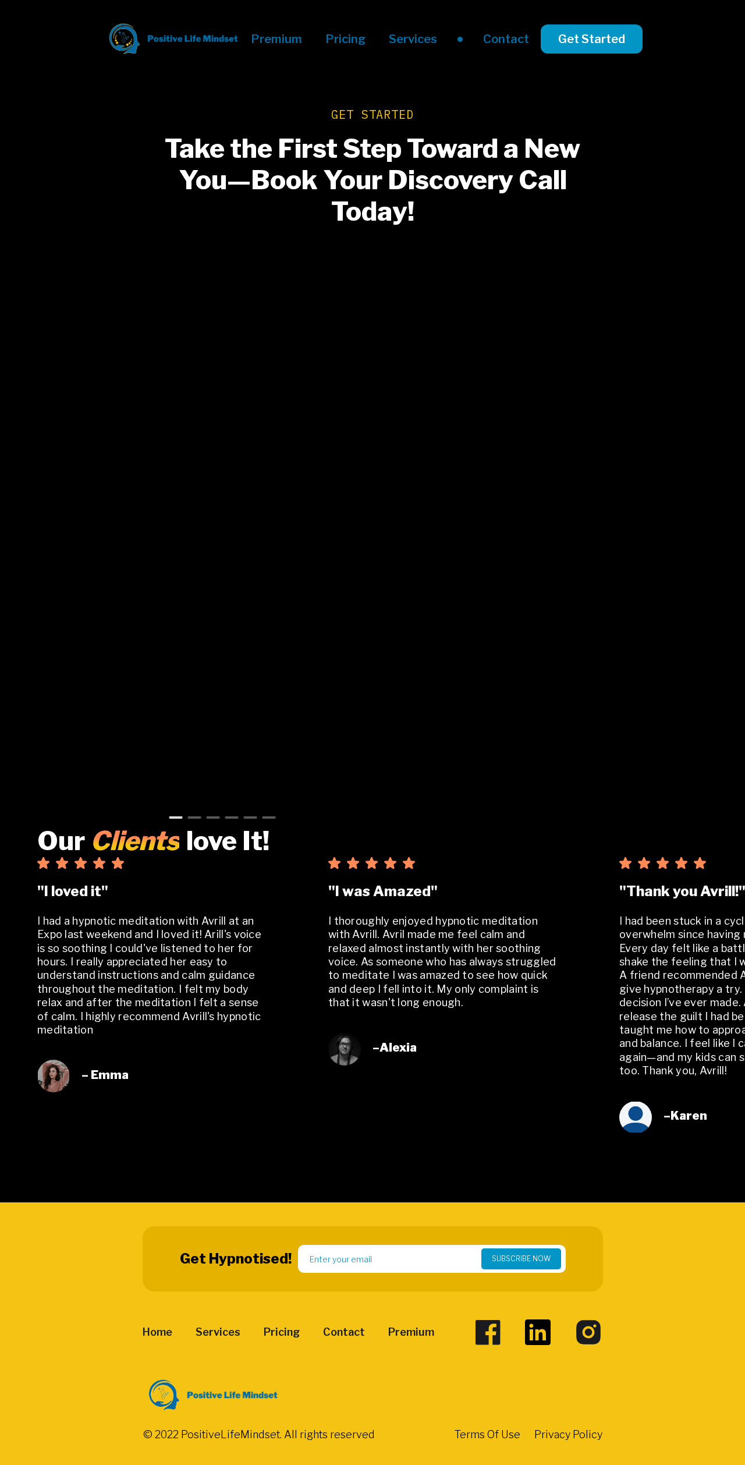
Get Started (591, 39)
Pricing (345, 39)
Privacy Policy (568, 1435)
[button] (95, 1003)
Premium (276, 39)
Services (413, 39)
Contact (506, 39)
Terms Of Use (487, 1435)
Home (157, 1332)
